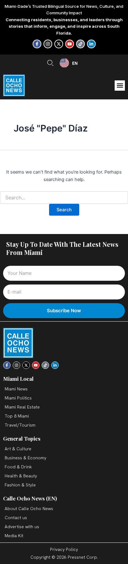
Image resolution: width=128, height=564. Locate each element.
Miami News (16, 389)
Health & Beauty (21, 476)
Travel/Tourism (20, 425)
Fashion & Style (20, 485)
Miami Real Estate (22, 407)
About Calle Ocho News (29, 508)
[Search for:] (64, 197)
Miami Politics (18, 398)
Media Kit (14, 535)
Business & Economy (25, 458)
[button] (120, 85)
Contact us (16, 517)
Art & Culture (18, 449)
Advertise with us (22, 526)
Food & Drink (18, 467)
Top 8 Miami (17, 416)
